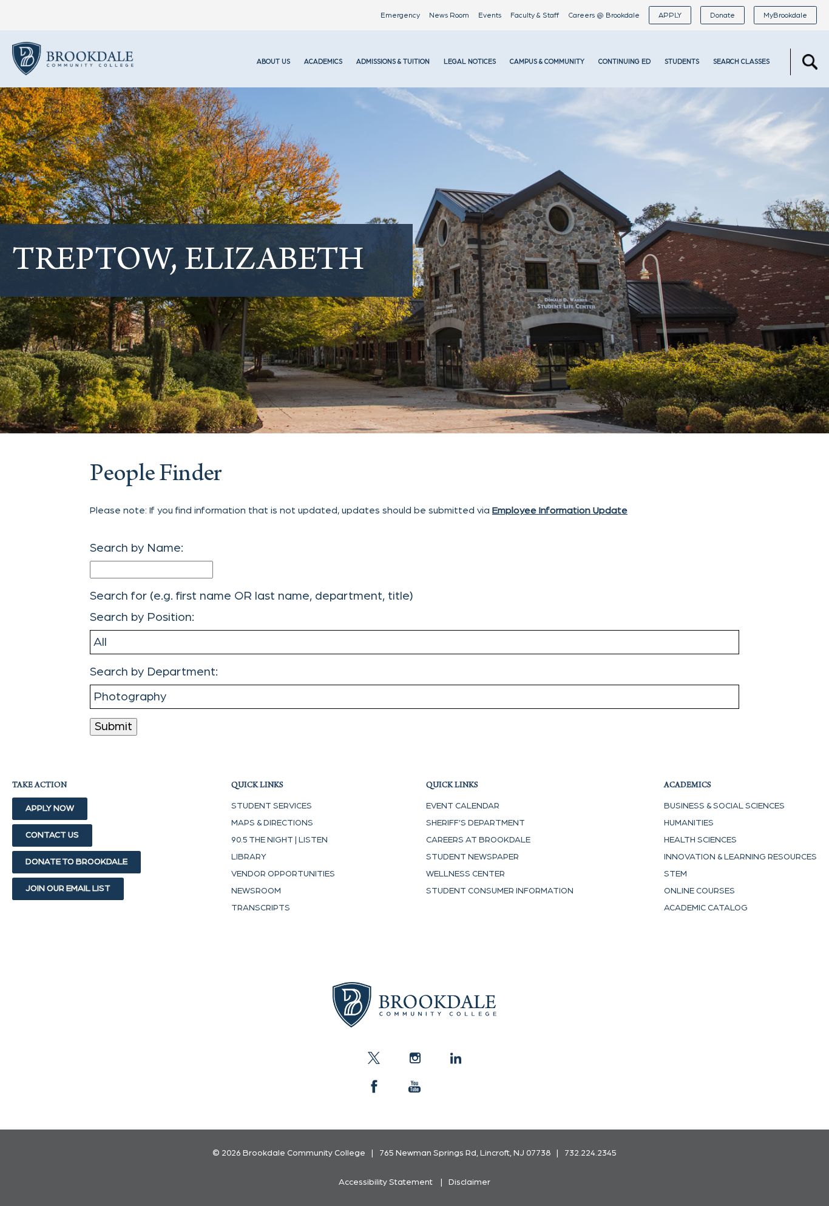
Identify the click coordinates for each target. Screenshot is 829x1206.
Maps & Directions (272, 823)
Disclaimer (469, 1182)
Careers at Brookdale (478, 840)
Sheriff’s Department (475, 823)
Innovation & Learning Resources (740, 857)
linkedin (455, 1058)
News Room (449, 15)
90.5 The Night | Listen (279, 840)
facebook (374, 1086)
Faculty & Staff (534, 15)
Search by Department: (154, 672)
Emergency (400, 15)
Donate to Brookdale (76, 862)
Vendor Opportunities (283, 874)
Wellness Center (465, 874)
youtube (414, 1086)
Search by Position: (142, 617)
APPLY (670, 15)
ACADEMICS (323, 61)
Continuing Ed (624, 61)
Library (248, 857)
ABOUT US (273, 61)
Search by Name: (136, 548)
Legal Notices (470, 61)
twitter (374, 1058)
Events (489, 15)
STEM (675, 874)
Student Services (271, 806)
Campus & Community (547, 61)
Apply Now (49, 808)
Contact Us (52, 835)
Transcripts (260, 908)
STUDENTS (682, 61)
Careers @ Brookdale (604, 15)
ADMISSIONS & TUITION (393, 61)
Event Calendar (462, 806)
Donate (722, 15)
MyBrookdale (785, 15)
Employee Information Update (560, 510)
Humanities (689, 823)
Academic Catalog (706, 908)
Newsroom (256, 891)
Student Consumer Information (500, 891)
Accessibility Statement (386, 1182)
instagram (414, 1058)
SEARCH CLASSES (741, 61)
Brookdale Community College (73, 75)
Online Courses (699, 891)
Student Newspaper (472, 857)
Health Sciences (700, 840)
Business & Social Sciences (724, 806)
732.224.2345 (590, 1153)
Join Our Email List (67, 888)
